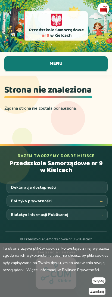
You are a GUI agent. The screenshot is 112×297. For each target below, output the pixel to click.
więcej (98, 280)
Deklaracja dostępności (33, 187)
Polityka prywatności (31, 201)
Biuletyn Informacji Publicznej (39, 214)
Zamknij (97, 291)
